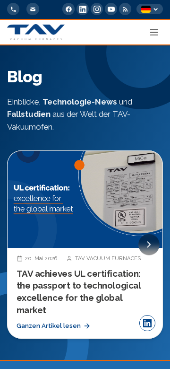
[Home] (36, 32)
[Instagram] (97, 9)
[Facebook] (68, 9)
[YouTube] (111, 9)
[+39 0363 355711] (13, 9)
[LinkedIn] (82, 9)
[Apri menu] (154, 32)
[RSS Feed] (125, 9)
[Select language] (149, 9)
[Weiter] (149, 244)
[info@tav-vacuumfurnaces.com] (32, 9)
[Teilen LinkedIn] (147, 323)
